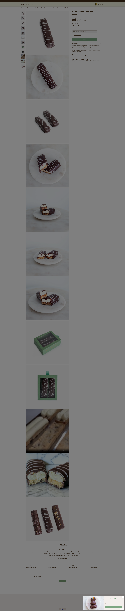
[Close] (123, 597)
